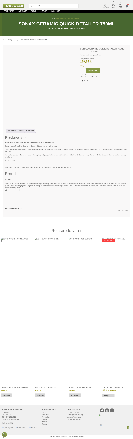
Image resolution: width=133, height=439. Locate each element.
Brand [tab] (21, 130)
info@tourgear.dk (13, 419)
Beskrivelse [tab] (12, 130)
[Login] (120, 5)
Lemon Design (73, 436)
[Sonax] (12, 190)
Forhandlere (105, 7)
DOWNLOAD (124, 210)
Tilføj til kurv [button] (74, 395)
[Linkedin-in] (112, 410)
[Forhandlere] (105, 5)
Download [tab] (30, 130)
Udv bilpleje (17, 40)
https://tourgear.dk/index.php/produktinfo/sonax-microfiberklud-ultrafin (47, 167)
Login (120, 7)
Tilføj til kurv (92, 70)
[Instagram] (107, 410)
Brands (113, 7)
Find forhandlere (89, 81)
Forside (5, 40)
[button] (9, 11)
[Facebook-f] (102, 410)
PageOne (81, 436)
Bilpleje (10, 40)
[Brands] (113, 5)
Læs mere (6, 395)
